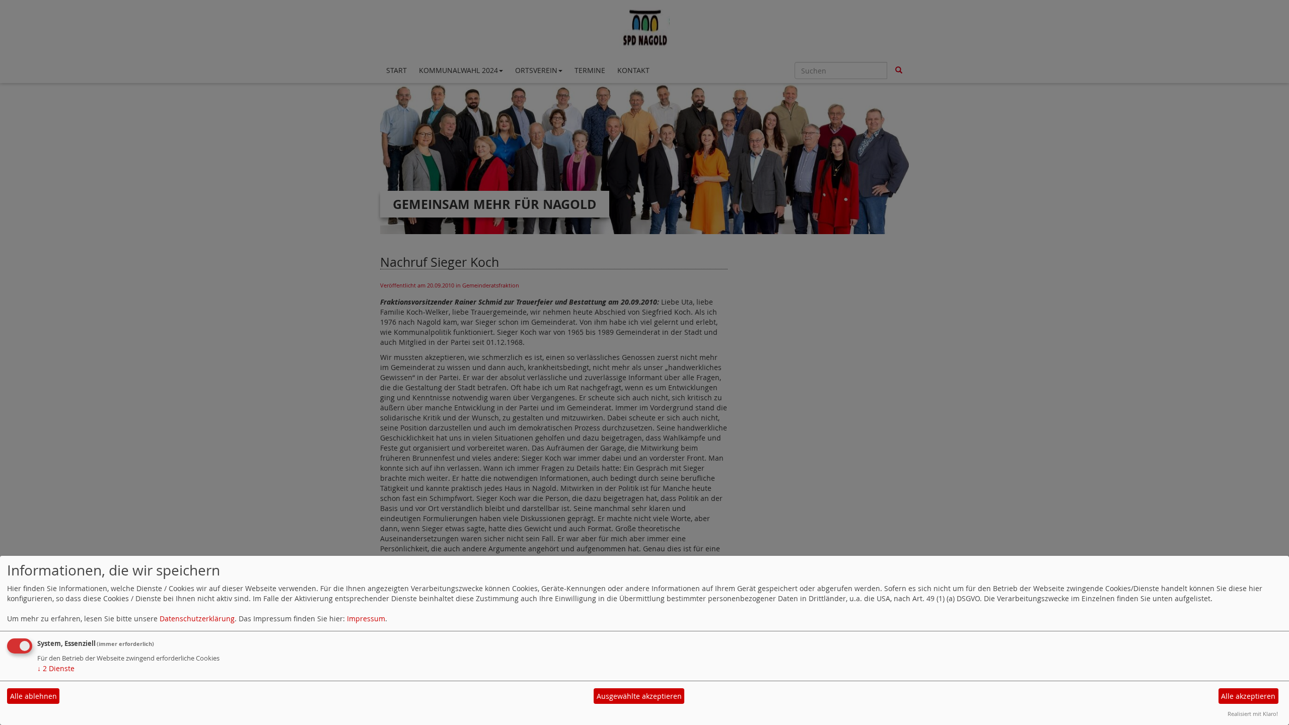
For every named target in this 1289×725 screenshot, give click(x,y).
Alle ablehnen (33, 696)
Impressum (366, 618)
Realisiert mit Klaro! (1253, 713)
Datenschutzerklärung (197, 618)
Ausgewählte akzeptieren (639, 696)
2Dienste (56, 668)
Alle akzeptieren (1248, 696)
